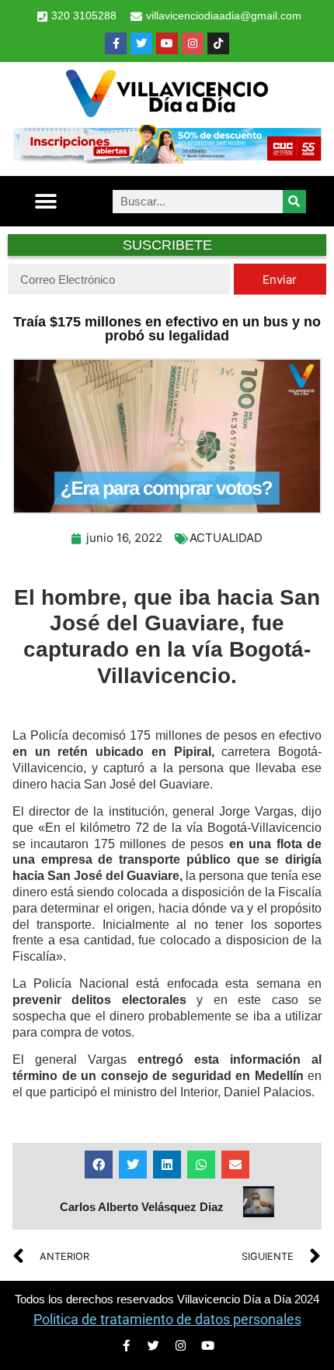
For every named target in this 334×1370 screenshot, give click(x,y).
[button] (46, 201)
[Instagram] (193, 43)
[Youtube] (167, 43)
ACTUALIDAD (226, 537)
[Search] (294, 201)
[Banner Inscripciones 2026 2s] (167, 159)
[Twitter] (141, 43)
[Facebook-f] (116, 43)
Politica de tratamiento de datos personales (167, 1319)
